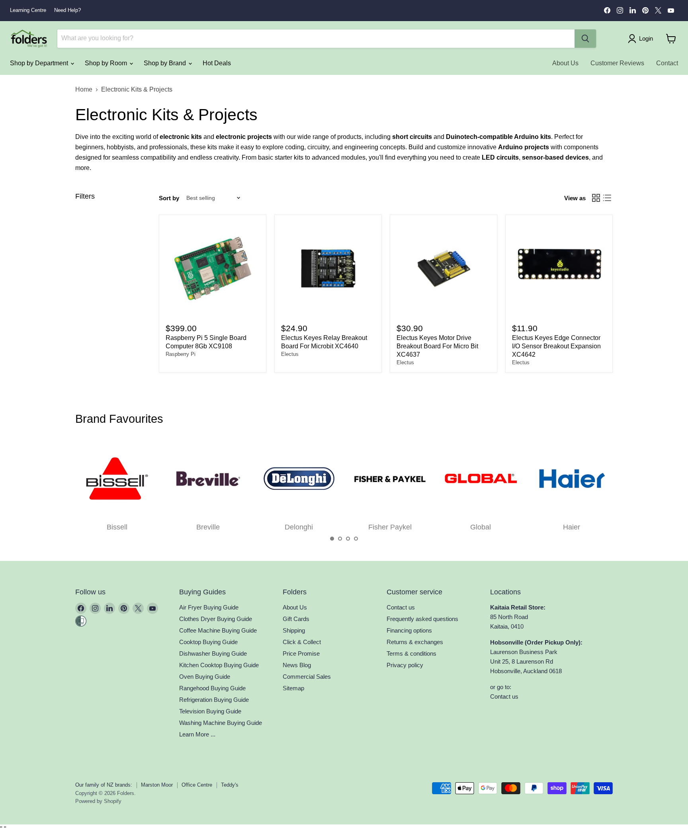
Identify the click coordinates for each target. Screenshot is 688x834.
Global (480, 527)
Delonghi (299, 527)
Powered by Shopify (98, 801)
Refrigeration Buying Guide (214, 699)
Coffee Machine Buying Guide (218, 630)
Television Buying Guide (210, 711)
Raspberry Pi (180, 354)
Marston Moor (157, 785)
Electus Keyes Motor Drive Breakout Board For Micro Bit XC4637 (437, 346)
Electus (290, 354)
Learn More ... (197, 734)
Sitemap (293, 688)
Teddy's (229, 785)
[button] (332, 538)
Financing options (409, 630)
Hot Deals (217, 63)
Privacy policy (405, 665)
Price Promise (301, 653)
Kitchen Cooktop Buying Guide (219, 665)
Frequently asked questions (422, 618)
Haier (571, 527)
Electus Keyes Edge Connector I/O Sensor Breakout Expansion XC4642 (556, 346)
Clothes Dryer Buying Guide (215, 618)
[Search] (585, 38)
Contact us (401, 607)
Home (83, 89)
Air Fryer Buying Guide (208, 607)
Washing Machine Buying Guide (220, 722)
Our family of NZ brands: (103, 785)
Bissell (117, 527)
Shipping (294, 630)
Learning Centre (28, 10)
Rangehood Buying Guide (212, 688)
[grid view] (596, 197)
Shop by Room (107, 63)
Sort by (169, 198)
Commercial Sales (307, 676)
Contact (667, 63)
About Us (565, 63)
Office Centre (197, 785)
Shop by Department (40, 63)
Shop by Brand (166, 63)
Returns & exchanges (415, 642)
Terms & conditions (411, 653)
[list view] (607, 197)
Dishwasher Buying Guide (213, 653)
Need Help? (67, 10)
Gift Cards (296, 618)
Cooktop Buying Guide (208, 642)
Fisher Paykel (390, 527)
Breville (208, 527)
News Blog (297, 665)
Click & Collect (302, 642)
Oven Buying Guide (204, 676)
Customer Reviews (617, 63)
